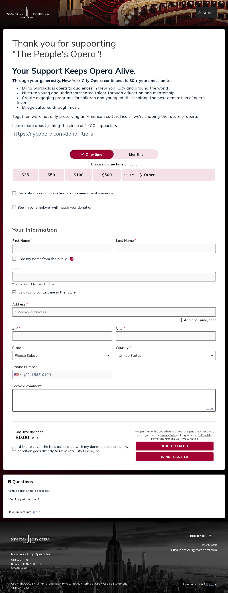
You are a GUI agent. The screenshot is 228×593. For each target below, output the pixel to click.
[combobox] (17, 374)
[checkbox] (62, 193)
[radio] (94, 154)
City (119, 328)
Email (16, 269)
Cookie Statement (115, 583)
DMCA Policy (21, 587)
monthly (136, 154)
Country (122, 347)
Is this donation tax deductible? (29, 490)
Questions (22, 481)
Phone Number (24, 367)
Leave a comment (27, 386)
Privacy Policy (168, 435)
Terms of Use (91, 583)
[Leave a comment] (114, 400)
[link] (28, 13)
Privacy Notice (71, 583)
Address (19, 304)
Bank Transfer (174, 457)
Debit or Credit (175, 446)
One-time (94, 154)
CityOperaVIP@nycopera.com (194, 550)
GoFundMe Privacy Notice (181, 438)
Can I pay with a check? (24, 499)
